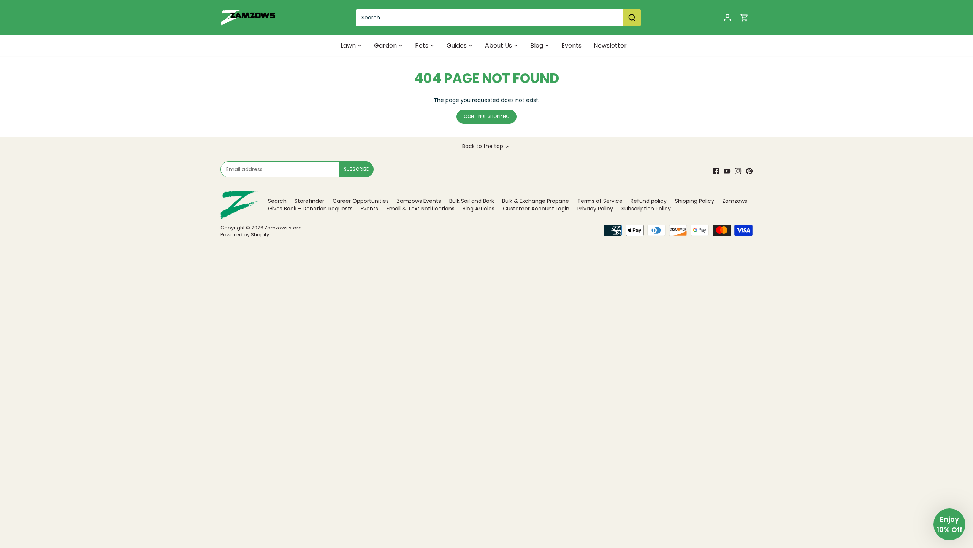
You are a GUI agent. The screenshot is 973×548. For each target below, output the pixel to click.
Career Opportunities (361, 201)
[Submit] (632, 17)
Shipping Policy (694, 201)
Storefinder (309, 201)
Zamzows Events (419, 201)
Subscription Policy (646, 208)
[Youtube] (727, 171)
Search (277, 201)
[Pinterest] (749, 171)
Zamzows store (283, 228)
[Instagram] (738, 171)
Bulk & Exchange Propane (535, 201)
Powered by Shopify (244, 234)
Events (369, 208)
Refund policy (649, 201)
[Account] (727, 17)
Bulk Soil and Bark (471, 201)
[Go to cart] (744, 17)
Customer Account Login (536, 208)
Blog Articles (478, 208)
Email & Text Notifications (421, 208)
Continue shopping (486, 116)
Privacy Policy (595, 208)
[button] (949, 524)
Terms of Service (600, 201)
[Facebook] (716, 171)
